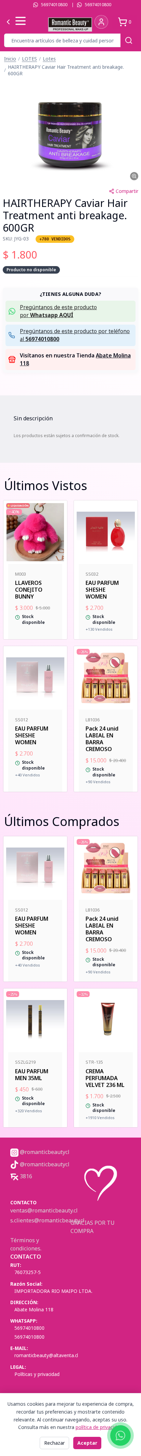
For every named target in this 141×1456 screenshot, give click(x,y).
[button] (70, 131)
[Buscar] (128, 40)
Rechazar (54, 1443)
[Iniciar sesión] (101, 22)
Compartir (127, 191)
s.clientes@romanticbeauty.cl (47, 1220)
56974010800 (54, 5)
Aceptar (87, 1443)
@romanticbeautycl (43, 1152)
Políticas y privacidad (37, 1374)
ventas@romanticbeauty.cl (44, 1210)
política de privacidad (99, 1427)
